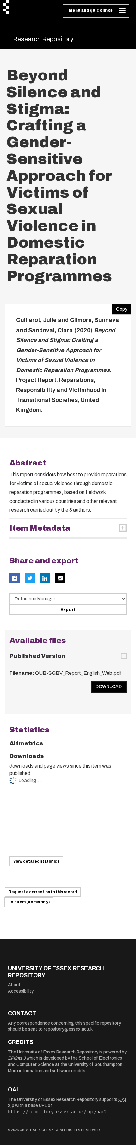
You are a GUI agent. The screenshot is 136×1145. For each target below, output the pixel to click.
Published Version (37, 656)
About (14, 985)
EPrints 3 (17, 1058)
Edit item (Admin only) (29, 902)
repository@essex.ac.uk (68, 1029)
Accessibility (21, 991)
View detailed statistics (36, 861)
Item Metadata (40, 528)
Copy (119, 308)
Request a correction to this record (43, 892)
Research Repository (43, 38)
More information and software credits (46, 1070)
